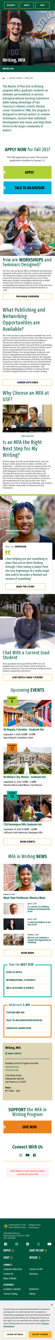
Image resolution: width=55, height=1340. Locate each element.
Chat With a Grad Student (27, 677)
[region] (27, 1320)
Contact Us (8, 1273)
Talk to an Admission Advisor (24, 1020)
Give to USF (36, 1250)
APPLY (26, 5)
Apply (29, 172)
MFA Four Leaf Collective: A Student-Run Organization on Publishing (39, 940)
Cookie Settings (15, 1334)
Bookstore (34, 1289)
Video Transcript (27, 436)
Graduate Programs (15, 78)
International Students (21, 980)
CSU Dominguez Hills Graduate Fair (22, 824)
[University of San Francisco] (15, 1227)
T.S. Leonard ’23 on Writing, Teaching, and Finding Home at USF (39, 909)
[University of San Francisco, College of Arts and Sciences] (39, 1227)
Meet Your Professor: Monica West (24, 898)
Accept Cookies (40, 1334)
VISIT (42, 5)
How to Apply (14, 972)
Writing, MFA (8, 68)
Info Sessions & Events (20, 987)
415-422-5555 (9, 1238)
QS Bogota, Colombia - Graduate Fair (23, 729)
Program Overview (27, 296)
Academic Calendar (12, 1289)
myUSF (33, 1257)
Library (32, 1293)
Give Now (29, 1127)
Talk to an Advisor (29, 187)
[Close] (52, 1305)
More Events (27, 841)
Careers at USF (36, 1269)
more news (27, 953)
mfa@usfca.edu (12, 1066)
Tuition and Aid (15, 1012)
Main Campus (15, 1053)
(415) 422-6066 (12, 1070)
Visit (6, 1257)
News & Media (9, 1278)
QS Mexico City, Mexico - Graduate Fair (24, 777)
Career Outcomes (27, 382)
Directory (33, 1273)
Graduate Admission (18, 1028)
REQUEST (11, 5)
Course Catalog (10, 1293)
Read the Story (25, 586)
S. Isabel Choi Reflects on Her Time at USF (39, 923)
